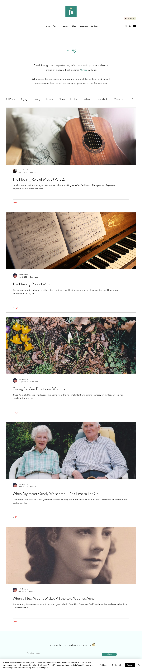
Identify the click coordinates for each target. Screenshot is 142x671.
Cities (62, 99)
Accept (130, 665)
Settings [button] (103, 665)
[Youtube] (134, 26)
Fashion (87, 99)
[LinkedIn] (130, 26)
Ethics (73, 99)
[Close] (138, 665)
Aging (24, 99)
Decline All (116, 665)
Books (49, 99)
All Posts (10, 99)
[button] (132, 99)
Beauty (36, 99)
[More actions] (129, 171)
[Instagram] (126, 26)
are (86, 69)
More (117, 99)
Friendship (102, 99)
